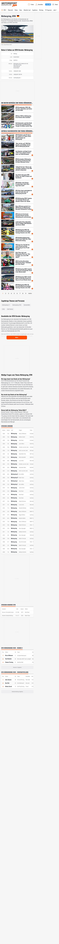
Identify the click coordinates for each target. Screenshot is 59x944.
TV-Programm (48, 10)
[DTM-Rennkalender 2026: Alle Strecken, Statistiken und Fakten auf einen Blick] (17, 109)
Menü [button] (56, 4)
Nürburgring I (14, 481)
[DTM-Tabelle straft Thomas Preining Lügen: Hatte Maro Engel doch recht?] (17, 184)
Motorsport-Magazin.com (9, 4)
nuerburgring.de (16, 77)
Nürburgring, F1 (6, 305)
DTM (5, 10)
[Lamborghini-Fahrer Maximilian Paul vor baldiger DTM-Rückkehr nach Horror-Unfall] (17, 223)
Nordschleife (27, 305)
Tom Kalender (8, 659)
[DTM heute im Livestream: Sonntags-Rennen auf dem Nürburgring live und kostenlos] (17, 215)
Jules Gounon (8, 679)
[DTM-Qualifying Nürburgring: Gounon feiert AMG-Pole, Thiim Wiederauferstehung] (17, 239)
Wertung (41, 10)
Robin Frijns (27, 615)
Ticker (32, 4)
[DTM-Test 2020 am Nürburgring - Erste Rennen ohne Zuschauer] (17, 116)
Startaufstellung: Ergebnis (17, 691)
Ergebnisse (34, 10)
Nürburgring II (14, 474)
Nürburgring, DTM (17, 305)
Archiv (30, 293)
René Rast (27, 612)
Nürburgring (14, 433)
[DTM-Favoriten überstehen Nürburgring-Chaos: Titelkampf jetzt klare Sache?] (17, 262)
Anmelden (40, 4)
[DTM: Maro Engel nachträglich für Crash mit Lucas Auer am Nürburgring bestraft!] (17, 192)
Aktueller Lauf (27, 10)
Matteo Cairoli (8, 686)
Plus (47, 4)
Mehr (16, 337)
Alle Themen (10, 309)
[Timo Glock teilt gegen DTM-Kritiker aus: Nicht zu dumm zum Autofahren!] (17, 176)
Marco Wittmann (9, 655)
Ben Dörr (7, 683)
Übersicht (10, 10)
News (21, 10)
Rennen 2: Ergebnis (17, 667)
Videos (16, 10)
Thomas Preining (9, 662)
